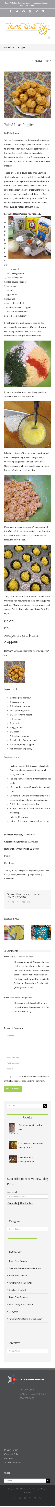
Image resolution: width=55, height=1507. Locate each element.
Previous (38, 60)
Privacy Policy (11, 1450)
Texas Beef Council (18, 1275)
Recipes (12, 874)
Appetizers (33, 870)
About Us (8, 1458)
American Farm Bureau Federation (25, 1268)
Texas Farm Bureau (18, 1261)
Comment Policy (11, 1454)
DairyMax (13, 1311)
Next (47, 60)
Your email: (12, 1192)
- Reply (30, 956)
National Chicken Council (20, 1282)
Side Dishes (22, 874)
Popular (28, 1117)
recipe (37, 874)
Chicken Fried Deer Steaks (30, 1143)
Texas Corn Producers (19, 1297)
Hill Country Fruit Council (21, 1304)
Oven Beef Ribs (25, 1157)
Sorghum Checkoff (17, 1290)
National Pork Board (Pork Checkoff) (26, 1319)
